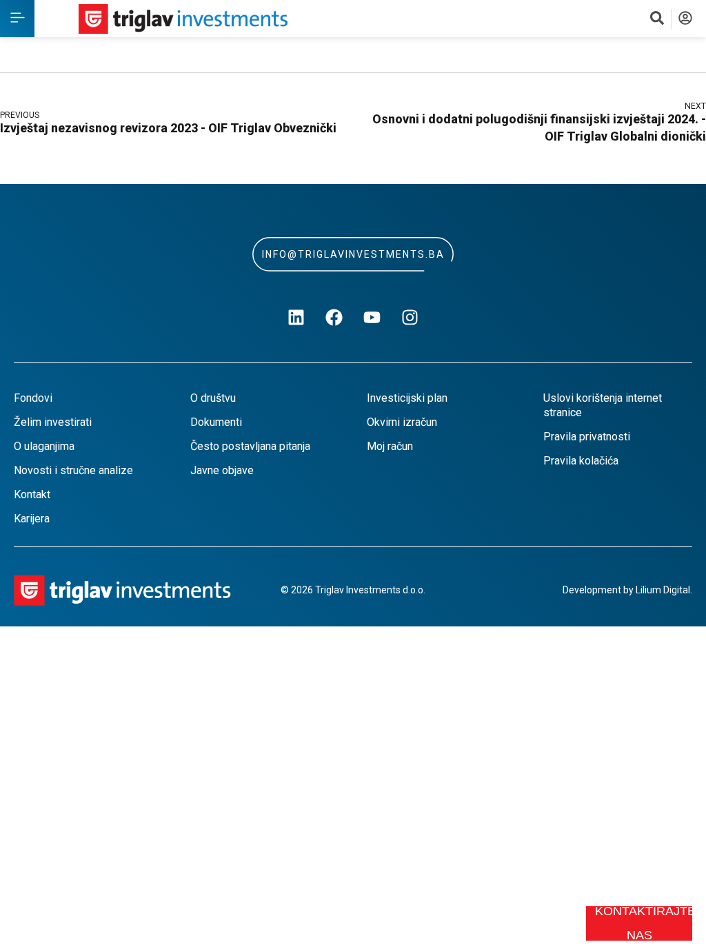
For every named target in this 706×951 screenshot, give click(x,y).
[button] (17, 18)
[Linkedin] (296, 317)
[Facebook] (334, 317)
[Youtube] (372, 317)
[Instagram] (410, 317)
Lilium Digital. (664, 589)
